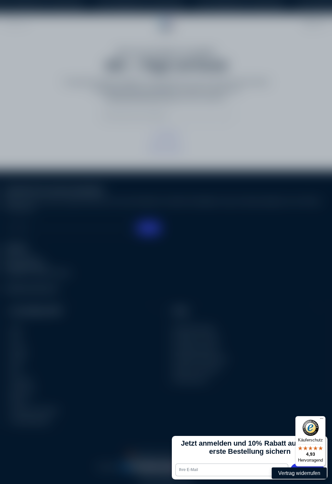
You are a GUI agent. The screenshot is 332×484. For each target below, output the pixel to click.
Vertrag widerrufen (299, 473)
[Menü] (322, 420)
